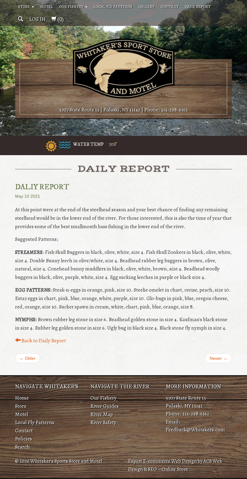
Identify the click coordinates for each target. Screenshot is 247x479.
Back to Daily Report (43, 340)
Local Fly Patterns (112, 6)
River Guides (104, 406)
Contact (170, 6)
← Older (28, 358)
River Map (101, 414)
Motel (46, 6)
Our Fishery (71, 6)
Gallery (146, 6)
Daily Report (198, 6)
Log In (37, 19)
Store (24, 6)
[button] (20, 19)
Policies (23, 438)
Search (22, 446)
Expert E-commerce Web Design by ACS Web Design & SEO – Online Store (175, 465)
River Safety (103, 422)
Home (22, 397)
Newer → (218, 358)
